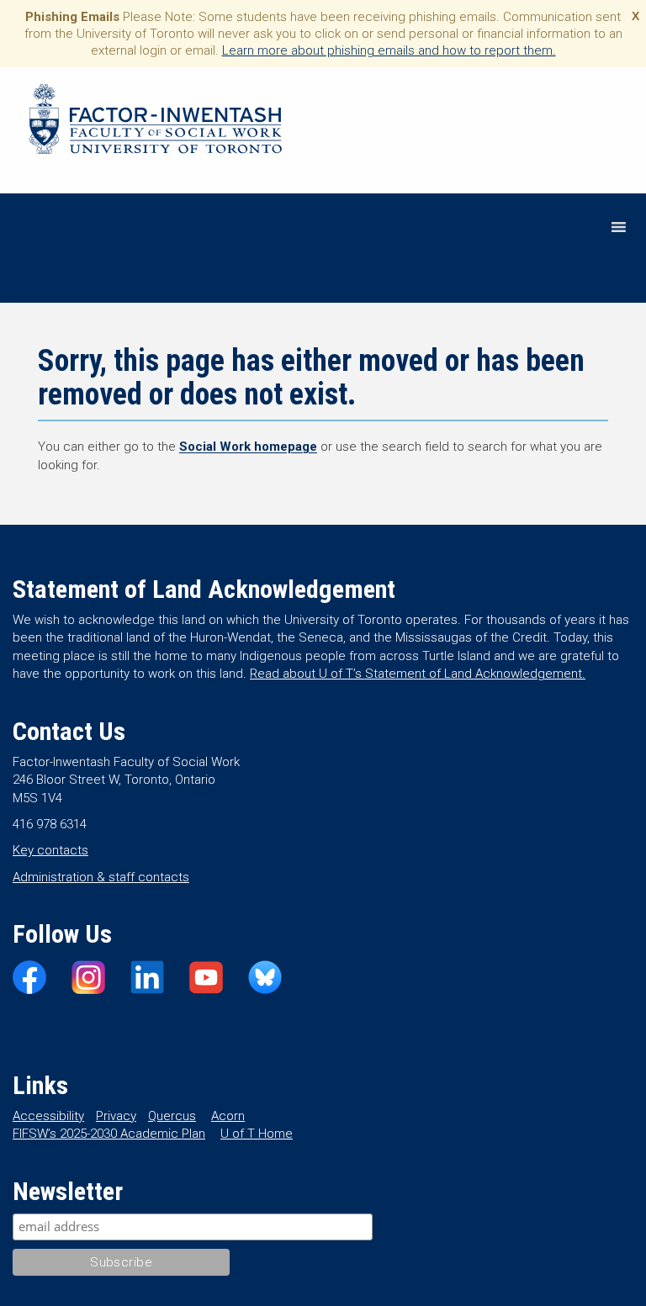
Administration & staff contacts (101, 877)
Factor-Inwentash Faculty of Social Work (155, 122)
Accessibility (48, 1116)
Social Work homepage (248, 446)
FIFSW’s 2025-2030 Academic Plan (109, 1133)
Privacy (116, 1116)
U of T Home (256, 1133)
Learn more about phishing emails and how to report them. (389, 50)
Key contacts (50, 850)
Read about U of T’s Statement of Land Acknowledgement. (417, 673)
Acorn (228, 1116)
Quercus (172, 1116)
